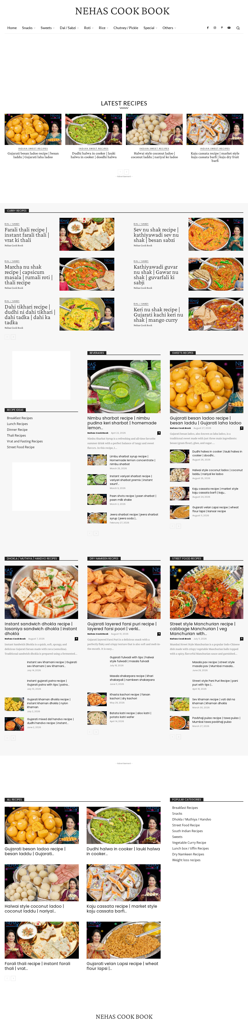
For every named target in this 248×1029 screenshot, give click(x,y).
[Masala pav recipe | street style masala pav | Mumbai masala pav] (179, 667)
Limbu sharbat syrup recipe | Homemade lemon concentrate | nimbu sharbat (132, 460)
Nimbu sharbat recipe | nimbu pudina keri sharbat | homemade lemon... (122, 423)
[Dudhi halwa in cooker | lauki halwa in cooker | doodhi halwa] (93, 129)
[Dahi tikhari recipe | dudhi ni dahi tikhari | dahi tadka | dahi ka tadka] (86, 314)
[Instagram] (214, 27)
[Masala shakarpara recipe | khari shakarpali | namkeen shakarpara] (97, 681)
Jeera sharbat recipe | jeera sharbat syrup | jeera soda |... (134, 516)
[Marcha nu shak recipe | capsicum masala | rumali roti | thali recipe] (86, 274)
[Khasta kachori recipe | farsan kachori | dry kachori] (97, 699)
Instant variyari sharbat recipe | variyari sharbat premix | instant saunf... (131, 480)
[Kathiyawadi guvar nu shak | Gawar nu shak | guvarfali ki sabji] (216, 274)
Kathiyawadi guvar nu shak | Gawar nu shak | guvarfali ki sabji (156, 274)
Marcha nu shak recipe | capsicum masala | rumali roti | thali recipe (29, 274)
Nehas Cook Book (14, 245)
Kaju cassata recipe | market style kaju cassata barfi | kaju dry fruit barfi (215, 157)
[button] (237, 27)
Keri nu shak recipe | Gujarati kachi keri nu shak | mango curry (158, 314)
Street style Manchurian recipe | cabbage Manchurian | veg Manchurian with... (202, 628)
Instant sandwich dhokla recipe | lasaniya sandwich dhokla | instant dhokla (41, 628)
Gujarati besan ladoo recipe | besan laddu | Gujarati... (35, 851)
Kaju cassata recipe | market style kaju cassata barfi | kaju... (215, 491)
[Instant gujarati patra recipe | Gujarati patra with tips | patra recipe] (14, 685)
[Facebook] (207, 27)
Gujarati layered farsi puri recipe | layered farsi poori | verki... (122, 626)
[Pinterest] (221, 27)
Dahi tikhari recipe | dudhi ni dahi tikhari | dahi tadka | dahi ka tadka (30, 314)
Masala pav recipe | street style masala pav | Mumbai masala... (213, 664)
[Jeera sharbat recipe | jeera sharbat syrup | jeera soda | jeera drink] (97, 518)
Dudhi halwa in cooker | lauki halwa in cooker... (123, 851)
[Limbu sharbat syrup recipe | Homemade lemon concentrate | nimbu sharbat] (97, 459)
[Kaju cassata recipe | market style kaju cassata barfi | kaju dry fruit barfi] (215, 129)
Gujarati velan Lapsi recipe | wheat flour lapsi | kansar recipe (215, 509)
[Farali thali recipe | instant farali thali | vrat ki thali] (86, 234)
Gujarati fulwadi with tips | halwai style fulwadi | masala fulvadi (132, 659)
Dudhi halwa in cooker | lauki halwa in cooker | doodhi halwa (94, 155)
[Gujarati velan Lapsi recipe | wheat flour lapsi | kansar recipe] (179, 512)
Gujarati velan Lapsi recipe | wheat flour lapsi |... (122, 966)
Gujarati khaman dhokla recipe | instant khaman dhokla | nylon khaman (48, 703)
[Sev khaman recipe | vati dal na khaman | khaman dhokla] (179, 704)
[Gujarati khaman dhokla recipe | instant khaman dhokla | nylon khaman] (14, 704)
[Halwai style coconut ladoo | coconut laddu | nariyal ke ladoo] (154, 129)
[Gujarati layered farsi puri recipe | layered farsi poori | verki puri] (124, 592)
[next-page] (126, 171)
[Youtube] (229, 27)
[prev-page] (120, 171)
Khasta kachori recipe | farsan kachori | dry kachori (130, 696)
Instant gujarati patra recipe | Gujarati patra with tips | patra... (48, 683)
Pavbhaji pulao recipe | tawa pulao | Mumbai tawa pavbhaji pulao (216, 720)
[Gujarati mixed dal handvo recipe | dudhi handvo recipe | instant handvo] (14, 724)
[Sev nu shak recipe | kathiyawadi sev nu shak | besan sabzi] (216, 234)
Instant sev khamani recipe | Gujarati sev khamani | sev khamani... (52, 664)
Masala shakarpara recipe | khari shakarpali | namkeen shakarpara (132, 678)
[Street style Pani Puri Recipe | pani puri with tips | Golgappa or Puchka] (179, 685)
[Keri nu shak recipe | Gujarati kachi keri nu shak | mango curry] (216, 314)
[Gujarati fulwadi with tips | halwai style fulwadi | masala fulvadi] (97, 662)
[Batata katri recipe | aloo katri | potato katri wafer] (97, 718)
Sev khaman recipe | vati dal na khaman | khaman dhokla (213, 701)
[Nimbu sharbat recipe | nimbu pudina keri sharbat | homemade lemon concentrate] (124, 386)
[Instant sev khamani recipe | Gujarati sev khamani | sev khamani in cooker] (14, 667)
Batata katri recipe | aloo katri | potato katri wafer (130, 715)
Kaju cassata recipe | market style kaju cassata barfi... (122, 908)
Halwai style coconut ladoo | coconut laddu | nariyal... (34, 908)
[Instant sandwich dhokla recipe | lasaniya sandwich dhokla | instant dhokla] (41, 592)
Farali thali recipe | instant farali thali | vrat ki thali (27, 234)
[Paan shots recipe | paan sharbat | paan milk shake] (97, 499)
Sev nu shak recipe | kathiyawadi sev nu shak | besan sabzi (156, 234)
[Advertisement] (124, 62)
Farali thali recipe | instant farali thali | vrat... (37, 966)
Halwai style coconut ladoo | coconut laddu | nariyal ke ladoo (154, 155)
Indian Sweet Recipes (33, 148)
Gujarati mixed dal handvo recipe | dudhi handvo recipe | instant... (50, 721)
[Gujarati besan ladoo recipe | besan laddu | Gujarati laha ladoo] (33, 129)
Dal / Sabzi (12, 224)
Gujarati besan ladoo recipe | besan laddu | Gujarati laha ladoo (33, 155)
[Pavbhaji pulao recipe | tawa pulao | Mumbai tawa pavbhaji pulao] (179, 723)
